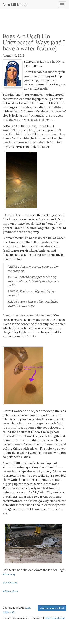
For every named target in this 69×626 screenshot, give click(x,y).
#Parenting (9, 574)
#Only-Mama (10, 582)
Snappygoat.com (55, 618)
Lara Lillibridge (15, 4)
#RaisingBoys (10, 590)
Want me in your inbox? (52, 608)
